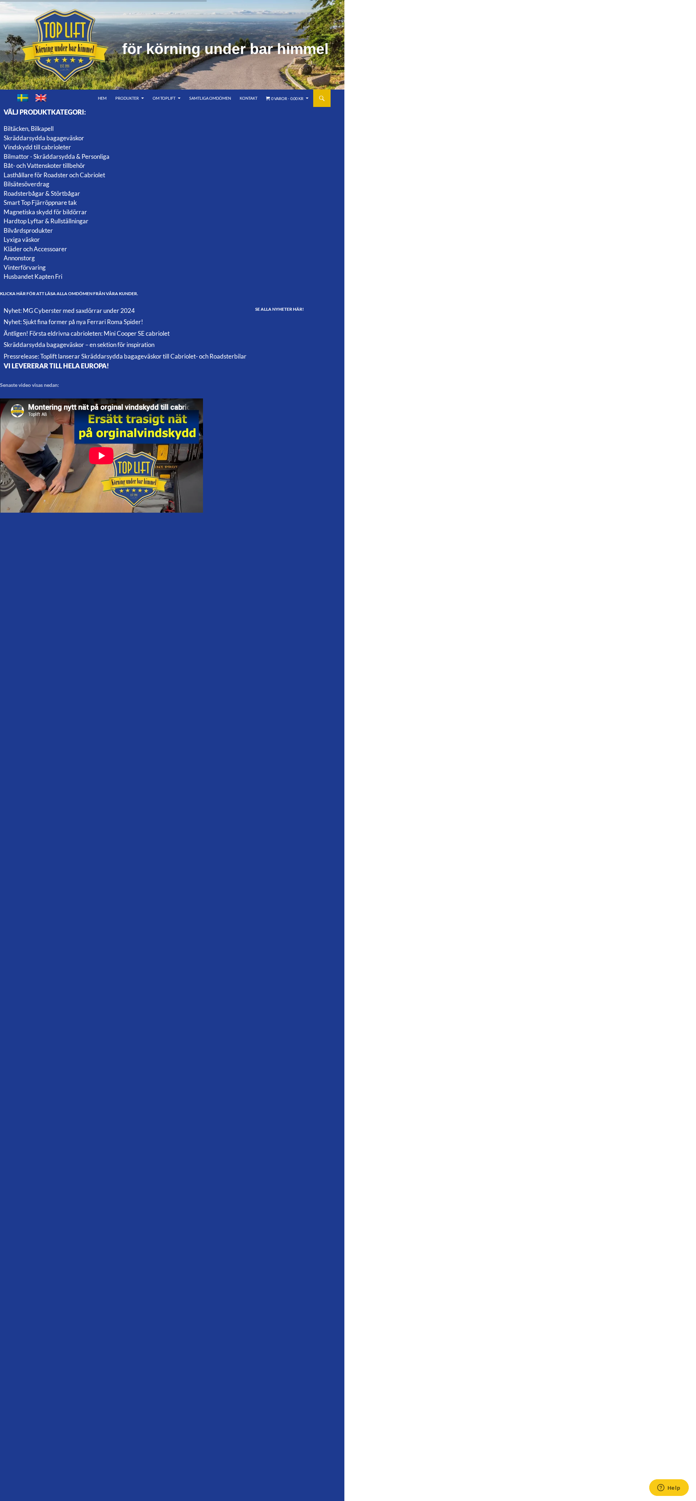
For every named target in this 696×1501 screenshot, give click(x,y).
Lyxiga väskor (22, 239)
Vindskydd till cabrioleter (37, 147)
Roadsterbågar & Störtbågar (42, 193)
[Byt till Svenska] (23, 98)
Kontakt (248, 98)
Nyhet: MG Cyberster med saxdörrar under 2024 (69, 310)
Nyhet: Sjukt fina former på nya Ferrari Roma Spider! (73, 322)
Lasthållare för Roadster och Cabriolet (54, 175)
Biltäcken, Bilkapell (29, 128)
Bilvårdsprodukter (28, 230)
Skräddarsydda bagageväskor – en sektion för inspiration (79, 344)
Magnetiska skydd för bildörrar (45, 212)
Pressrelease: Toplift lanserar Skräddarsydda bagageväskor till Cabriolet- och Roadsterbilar (125, 356)
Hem (102, 98)
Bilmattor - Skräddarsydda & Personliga (56, 156)
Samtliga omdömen (210, 98)
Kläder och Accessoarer (35, 249)
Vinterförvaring (25, 267)
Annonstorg (19, 258)
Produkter (127, 98)
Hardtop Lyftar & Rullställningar (46, 221)
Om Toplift (164, 98)
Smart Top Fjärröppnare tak (40, 202)
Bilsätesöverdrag (26, 184)
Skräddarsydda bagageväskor (44, 138)
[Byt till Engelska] (41, 98)
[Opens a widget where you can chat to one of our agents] (669, 1488)
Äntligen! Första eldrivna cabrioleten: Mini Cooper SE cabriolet (87, 333)
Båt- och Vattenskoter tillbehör (44, 165)
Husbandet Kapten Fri (33, 276)
